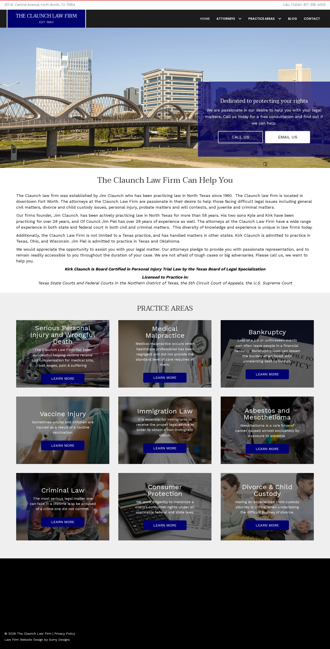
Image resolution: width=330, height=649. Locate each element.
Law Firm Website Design (23, 639)
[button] (240, 137)
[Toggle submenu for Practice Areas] (279, 18)
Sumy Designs (59, 639)
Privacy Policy (64, 633)
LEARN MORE (62, 378)
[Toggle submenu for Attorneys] (240, 18)
